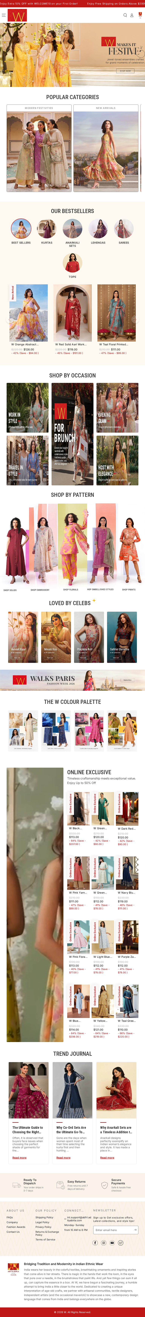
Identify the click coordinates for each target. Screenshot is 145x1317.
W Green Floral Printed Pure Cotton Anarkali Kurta (102, 893)
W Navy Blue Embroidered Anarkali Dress (127, 893)
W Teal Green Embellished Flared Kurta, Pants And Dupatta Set (126, 1021)
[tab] (21, 231)
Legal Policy (42, 1222)
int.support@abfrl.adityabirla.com (79, 1219)
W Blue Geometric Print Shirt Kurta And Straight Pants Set (78, 1021)
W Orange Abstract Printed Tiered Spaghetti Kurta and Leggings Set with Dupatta (27, 344)
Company (12, 1222)
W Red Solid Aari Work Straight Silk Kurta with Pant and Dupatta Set (70, 344)
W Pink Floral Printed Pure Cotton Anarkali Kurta (78, 957)
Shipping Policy (44, 1217)
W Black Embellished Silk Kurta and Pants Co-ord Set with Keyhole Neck (78, 828)
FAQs (10, 1217)
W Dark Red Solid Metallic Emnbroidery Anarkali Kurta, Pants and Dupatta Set (126, 829)
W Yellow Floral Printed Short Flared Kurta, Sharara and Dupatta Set (102, 1021)
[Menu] (4, 15)
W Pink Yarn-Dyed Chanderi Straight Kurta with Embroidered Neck (78, 893)
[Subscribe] (136, 1230)
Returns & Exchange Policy (47, 1233)
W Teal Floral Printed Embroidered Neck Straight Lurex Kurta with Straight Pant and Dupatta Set (116, 344)
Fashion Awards (16, 1227)
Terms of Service (45, 1239)
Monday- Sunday (74, 1225)
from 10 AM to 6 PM (76, 1230)
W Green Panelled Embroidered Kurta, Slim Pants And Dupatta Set (101, 828)
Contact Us (13, 1231)
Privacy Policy (43, 1227)
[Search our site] (125, 15)
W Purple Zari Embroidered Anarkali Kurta (127, 957)
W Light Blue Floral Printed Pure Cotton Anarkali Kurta (102, 957)
